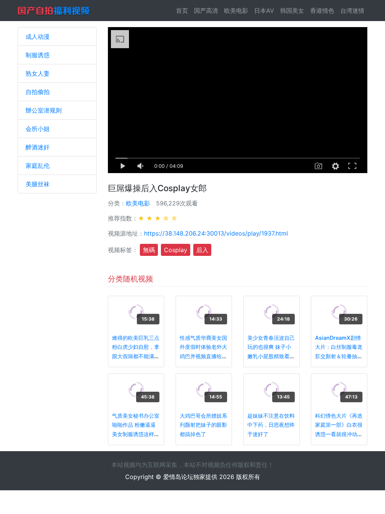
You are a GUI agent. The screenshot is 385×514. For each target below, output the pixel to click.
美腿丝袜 (38, 184)
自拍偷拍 (38, 92)
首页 (183, 10)
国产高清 (206, 10)
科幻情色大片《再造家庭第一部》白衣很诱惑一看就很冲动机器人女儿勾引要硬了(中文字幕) (338, 434)
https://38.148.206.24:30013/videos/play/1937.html (216, 233)
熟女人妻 (38, 73)
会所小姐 (38, 128)
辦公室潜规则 (44, 110)
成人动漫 (38, 36)
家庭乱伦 (38, 165)
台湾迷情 (352, 10)
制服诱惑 (38, 55)
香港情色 (322, 10)
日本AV (264, 10)
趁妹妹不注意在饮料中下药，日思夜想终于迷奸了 (271, 424)
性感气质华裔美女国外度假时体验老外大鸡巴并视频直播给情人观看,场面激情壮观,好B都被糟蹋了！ (203, 356)
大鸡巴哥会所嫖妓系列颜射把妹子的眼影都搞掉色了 (203, 424)
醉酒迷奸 (38, 147)
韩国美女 (292, 10)
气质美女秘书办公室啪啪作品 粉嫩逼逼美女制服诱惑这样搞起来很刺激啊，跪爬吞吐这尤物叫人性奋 (135, 434)
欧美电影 (236, 10)
